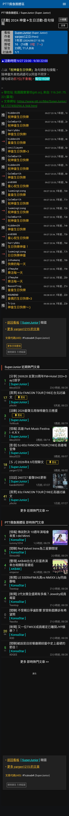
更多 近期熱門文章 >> (34, 510)
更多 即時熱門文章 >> (34, 662)
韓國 (26, 322)
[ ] (19, 384)
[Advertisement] (34, 711)
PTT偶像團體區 (9, 12)
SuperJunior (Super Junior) (36, 12)
